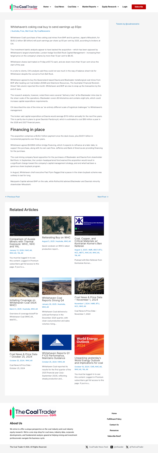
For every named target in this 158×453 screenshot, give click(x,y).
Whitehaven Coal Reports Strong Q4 (53, 299)
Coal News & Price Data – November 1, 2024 (88, 298)
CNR (92, 367)
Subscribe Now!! (114, 436)
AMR (90, 250)
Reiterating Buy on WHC (56, 237)
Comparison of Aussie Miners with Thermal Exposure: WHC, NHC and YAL (22, 243)
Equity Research (109, 7)
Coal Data (72, 7)
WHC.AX (13, 253)
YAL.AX (20, 253)
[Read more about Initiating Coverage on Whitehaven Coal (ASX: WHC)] (24, 287)
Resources (114, 430)
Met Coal (29, 31)
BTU (100, 250)
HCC (76, 253)
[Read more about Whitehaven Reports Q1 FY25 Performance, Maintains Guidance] (56, 342)
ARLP (95, 250)
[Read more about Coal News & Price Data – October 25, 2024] (24, 343)
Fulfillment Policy (114, 419)
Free (22, 31)
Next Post (103, 197)
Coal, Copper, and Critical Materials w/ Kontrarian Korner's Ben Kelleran (88, 242)
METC (81, 253)
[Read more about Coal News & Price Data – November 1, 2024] (89, 286)
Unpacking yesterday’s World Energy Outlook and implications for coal (89, 360)
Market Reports (89, 7)
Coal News (59, 7)
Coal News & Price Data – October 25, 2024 (23, 355)
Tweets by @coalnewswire (127, 24)
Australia (15, 31)
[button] (47, 7)
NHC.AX (28, 250)
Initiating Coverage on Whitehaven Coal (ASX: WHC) (23, 303)
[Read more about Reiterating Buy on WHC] (56, 225)
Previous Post (12, 197)
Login (124, 7)
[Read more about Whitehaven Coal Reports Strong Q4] (56, 286)
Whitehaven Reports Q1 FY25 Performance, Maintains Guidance (56, 356)
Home (46, 7)
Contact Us (114, 425)
